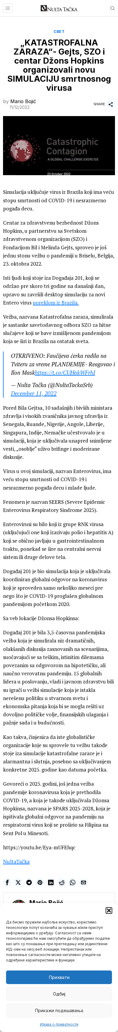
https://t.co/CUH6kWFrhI (65, 372)
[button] (109, 910)
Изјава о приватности (59, 1024)
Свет (59, 31)
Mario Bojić (23, 101)
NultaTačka (16, 861)
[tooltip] (7, 882)
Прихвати (59, 977)
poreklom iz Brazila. (56, 302)
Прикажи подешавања (59, 1010)
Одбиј (59, 994)
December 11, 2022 (34, 393)
